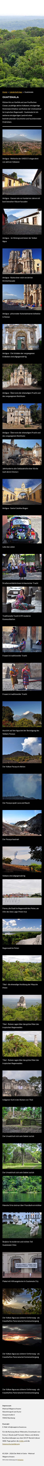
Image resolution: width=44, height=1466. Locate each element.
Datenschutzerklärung (11, 1444)
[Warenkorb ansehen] (40, 3)
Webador (20, 1460)
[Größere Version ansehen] (22, 142)
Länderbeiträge (16, 92)
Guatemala (28, 92)
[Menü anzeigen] (4, 3)
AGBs (21, 1441)
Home (4, 92)
